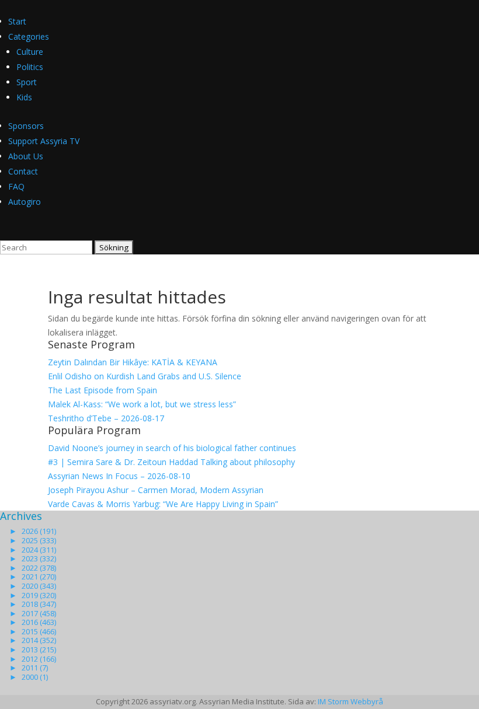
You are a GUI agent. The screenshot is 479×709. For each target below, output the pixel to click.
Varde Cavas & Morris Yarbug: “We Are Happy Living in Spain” (163, 503)
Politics (29, 66)
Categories (28, 36)
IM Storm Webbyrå (350, 701)
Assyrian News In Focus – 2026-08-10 (119, 475)
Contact (23, 171)
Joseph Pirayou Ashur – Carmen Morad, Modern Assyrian (155, 489)
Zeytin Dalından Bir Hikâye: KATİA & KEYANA (132, 362)
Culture (29, 51)
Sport (26, 82)
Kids (24, 97)
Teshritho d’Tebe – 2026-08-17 (106, 418)
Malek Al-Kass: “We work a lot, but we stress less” (142, 404)
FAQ (16, 186)
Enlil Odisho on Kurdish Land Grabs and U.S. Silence (144, 376)
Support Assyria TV (43, 140)
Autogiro (24, 201)
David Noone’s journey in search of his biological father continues (172, 447)
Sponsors (26, 125)
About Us (25, 156)
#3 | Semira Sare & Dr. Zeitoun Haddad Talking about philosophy (171, 461)
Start (17, 21)
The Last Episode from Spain (102, 390)
